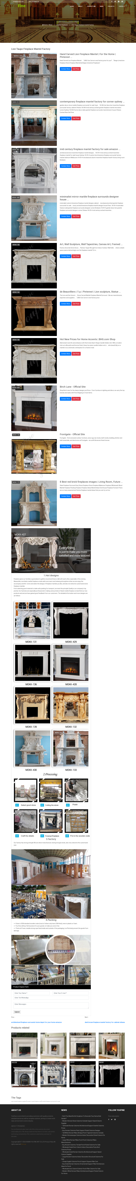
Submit (33, 41)
